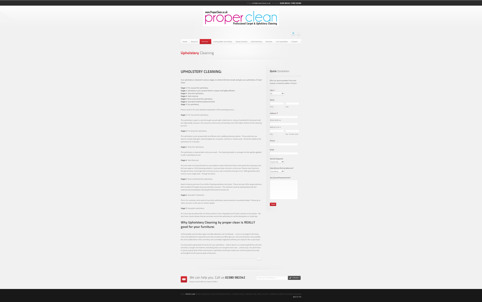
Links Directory (256, 41)
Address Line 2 (275, 127)
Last (287, 107)
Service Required (276, 159)
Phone (272, 141)
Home (185, 41)
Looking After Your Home (222, 41)
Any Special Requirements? (280, 178)
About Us (194, 41)
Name (272, 100)
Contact (294, 41)
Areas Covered (241, 41)
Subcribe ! (295, 278)
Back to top (297, 297)
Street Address (275, 120)
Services (204, 42)
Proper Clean (190, 294)
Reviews (269, 41)
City (271, 134)
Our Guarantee (282, 41)
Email (272, 150)
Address (274, 113)
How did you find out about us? (281, 168)
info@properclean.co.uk (261, 3)
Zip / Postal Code (292, 134)
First (271, 107)
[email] (298, 33)
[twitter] (293, 33)
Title (272, 90)
